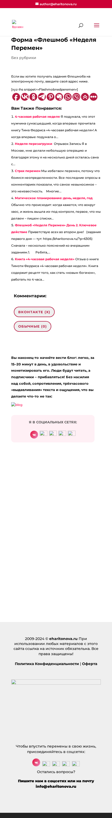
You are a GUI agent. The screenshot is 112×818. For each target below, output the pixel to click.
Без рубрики (23, 57)
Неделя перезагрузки (33, 144)
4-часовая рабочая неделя (37, 116)
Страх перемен (27, 171)
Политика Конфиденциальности (47, 663)
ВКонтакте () (34, 312)
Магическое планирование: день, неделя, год (53, 198)
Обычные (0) (32, 326)
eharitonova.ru (63, 638)
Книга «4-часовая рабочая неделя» (44, 259)
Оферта (89, 663)
